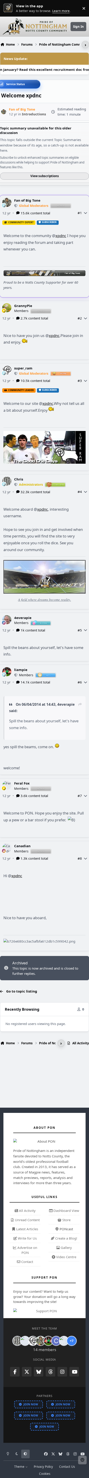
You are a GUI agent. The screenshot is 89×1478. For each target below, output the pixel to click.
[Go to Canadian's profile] (6, 847)
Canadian (22, 846)
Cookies (44, 1474)
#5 (80, 630)
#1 (80, 212)
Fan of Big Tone (27, 200)
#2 (80, 318)
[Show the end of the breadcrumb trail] (85, 44)
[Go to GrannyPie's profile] (6, 307)
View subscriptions (44, 176)
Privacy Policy (43, 1467)
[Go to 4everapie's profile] (6, 619)
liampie (20, 670)
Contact (26, 1261)
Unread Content (27, 1220)
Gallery (66, 1247)
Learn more (9, 8)
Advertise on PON (26, 1250)
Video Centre (65, 1257)
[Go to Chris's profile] (6, 481)
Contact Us (67, 1467)
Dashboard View (65, 1210)
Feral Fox (22, 783)
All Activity (27, 1210)
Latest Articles (26, 1229)
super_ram (23, 368)
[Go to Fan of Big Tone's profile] (3, 111)
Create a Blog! (65, 1238)
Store (66, 1220)
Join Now (31, 1404)
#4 (80, 491)
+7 (71, 1341)
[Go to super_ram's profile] (6, 370)
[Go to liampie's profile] (6, 671)
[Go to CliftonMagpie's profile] (56, 1341)
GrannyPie (23, 306)
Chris (18, 479)
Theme (19, 1467)
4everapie (22, 618)
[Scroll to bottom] (82, 1460)
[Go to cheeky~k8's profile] (25, 1341)
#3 (80, 380)
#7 (80, 795)
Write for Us (27, 1238)
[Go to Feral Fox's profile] (6, 785)
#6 (80, 682)
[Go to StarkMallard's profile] (64, 1341)
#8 (80, 858)
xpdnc (60, 235)
